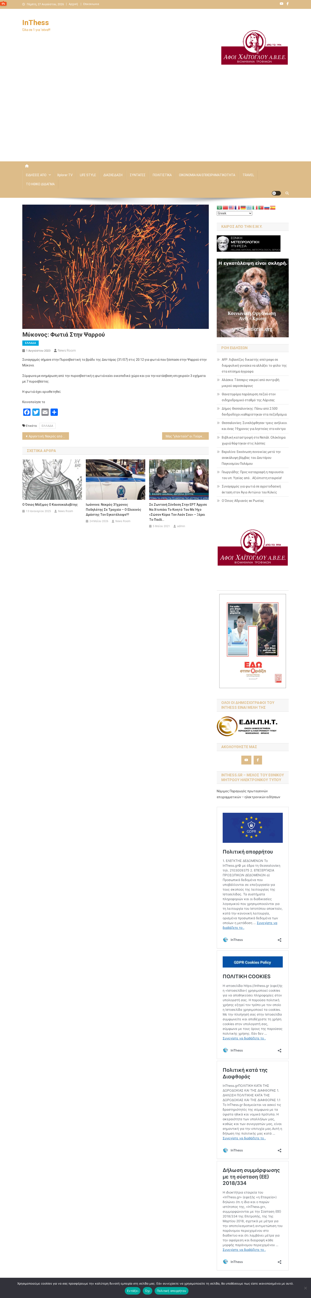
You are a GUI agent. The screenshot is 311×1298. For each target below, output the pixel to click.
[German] (243, 207)
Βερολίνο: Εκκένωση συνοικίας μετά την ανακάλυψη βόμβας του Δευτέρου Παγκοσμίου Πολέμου (251, 457)
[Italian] (255, 207)
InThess (35, 22)
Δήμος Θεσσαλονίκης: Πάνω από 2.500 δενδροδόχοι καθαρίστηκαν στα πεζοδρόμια (254, 411)
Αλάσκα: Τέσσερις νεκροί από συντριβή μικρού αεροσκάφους (250, 383)
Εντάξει (132, 1291)
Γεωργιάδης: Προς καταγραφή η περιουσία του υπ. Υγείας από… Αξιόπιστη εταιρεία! (252, 475)
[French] (237, 207)
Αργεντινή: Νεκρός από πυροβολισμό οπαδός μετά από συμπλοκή (49, 436)
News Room (67, 350)
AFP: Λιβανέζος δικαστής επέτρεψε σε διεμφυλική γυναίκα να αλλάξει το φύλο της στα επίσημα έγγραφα (254, 365)
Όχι (147, 1291)
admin (181, 526)
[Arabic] (220, 207)
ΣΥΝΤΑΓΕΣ (137, 175)
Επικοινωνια (91, 4)
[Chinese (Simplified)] (226, 207)
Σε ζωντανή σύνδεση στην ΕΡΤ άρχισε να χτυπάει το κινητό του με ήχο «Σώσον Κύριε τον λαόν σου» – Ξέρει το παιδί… (178, 512)
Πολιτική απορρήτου (171, 1291)
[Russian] (267, 207)
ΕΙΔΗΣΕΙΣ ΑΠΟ (36, 175)
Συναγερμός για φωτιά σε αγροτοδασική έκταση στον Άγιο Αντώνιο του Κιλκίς (251, 489)
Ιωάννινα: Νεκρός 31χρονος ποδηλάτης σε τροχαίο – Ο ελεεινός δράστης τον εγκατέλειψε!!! (113, 509)
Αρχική (73, 4)
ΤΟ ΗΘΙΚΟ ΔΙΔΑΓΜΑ (40, 184)
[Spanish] (273, 207)
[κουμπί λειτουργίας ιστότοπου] (276, 193)
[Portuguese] (261, 207)
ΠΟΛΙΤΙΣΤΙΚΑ (162, 175)
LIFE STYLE (88, 175)
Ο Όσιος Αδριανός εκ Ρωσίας (243, 501)
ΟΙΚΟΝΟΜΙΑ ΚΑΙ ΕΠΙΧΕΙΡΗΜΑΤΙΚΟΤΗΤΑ (207, 175)
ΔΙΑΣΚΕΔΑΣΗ (112, 175)
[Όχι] (305, 1288)
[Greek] (249, 207)
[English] (232, 207)
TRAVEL (248, 175)
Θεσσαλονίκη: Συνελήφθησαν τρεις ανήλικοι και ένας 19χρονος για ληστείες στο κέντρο (254, 426)
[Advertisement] (155, 123)
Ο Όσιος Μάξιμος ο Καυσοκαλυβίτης (50, 504)
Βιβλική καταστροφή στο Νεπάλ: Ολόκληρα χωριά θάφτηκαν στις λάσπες (254, 440)
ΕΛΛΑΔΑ (30, 343)
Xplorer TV (65, 175)
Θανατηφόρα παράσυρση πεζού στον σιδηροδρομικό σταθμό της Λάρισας (249, 397)
